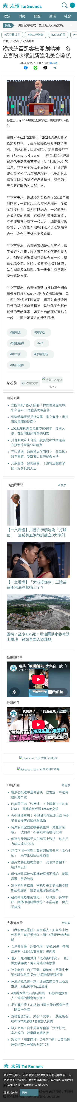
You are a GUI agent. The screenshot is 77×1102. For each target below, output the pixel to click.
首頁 (6, 41)
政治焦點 (28, 41)
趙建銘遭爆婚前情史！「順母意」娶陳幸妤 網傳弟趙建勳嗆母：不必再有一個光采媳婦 (39, 902)
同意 (25, 1092)
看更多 (62, 485)
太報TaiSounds (21, 6)
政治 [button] (7, 16)
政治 (16, 41)
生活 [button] (52, 16)
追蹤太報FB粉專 (50, 769)
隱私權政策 (11, 1092)
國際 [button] (37, 16)
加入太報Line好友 (47, 758)
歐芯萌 (53, 63)
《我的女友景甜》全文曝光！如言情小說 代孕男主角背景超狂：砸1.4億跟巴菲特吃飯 (41, 935)
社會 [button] (67, 16)
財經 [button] (22, 16)
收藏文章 (32, 383)
